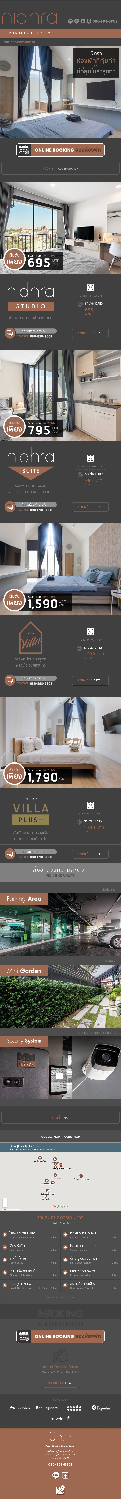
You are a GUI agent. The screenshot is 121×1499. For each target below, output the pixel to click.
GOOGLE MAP (50, 1137)
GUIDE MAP (72, 1137)
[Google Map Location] (89, 23)
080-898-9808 (105, 22)
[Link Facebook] (82, 23)
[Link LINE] (76, 23)
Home (5, 42)
